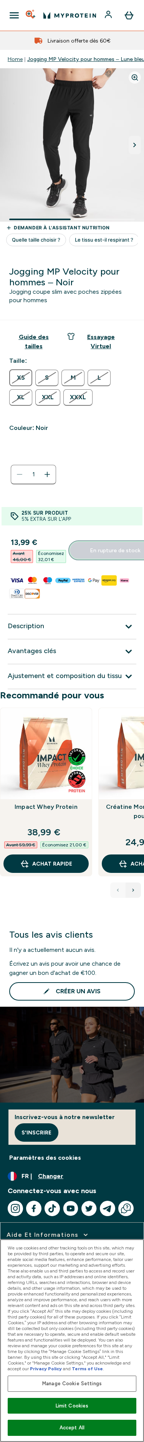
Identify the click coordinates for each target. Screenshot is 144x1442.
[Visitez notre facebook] (33, 1208)
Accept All (72, 1427)
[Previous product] (118, 890)
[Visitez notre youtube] (70, 1208)
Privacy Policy (46, 1368)
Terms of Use (87, 1368)
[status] (33, 474)
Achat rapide (52, 864)
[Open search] (31, 15)
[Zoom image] (135, 77)
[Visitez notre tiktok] (52, 1208)
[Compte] (109, 15)
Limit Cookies (72, 1406)
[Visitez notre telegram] (107, 1208)
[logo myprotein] (69, 15)
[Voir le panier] (129, 15)
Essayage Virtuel (101, 341)
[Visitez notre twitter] (89, 1208)
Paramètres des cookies (45, 1157)
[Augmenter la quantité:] (47, 474)
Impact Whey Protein (46, 806)
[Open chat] (126, 1208)
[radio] (20, 377)
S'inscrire (36, 1132)
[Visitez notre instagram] (15, 1208)
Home (15, 59)
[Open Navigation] (14, 15)
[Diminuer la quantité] (19, 474)
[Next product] (133, 890)
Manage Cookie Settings (72, 1383)
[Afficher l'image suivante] (135, 145)
